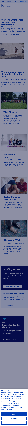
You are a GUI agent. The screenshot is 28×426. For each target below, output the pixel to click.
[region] (14, 407)
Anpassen (14, 423)
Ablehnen (14, 418)
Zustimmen (14, 414)
